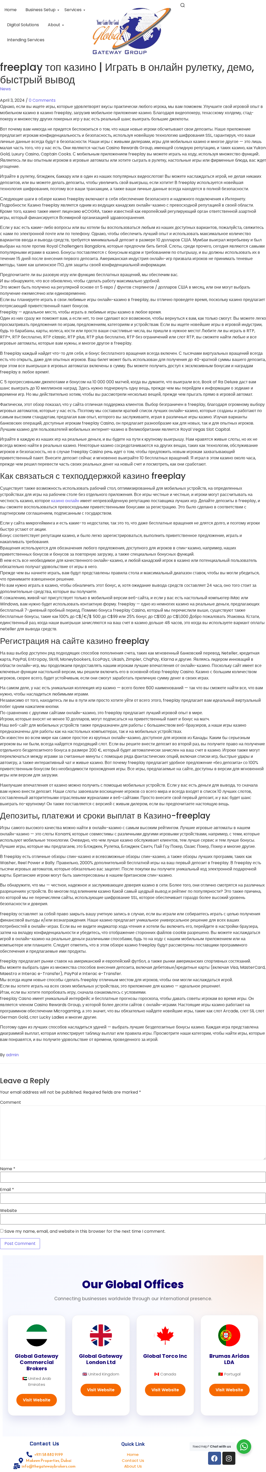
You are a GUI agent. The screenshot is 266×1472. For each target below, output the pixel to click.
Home (10, 10)
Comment (10, 1102)
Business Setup (40, 10)
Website (8, 1211)
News (5, 89)
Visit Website (36, 1400)
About (54, 25)
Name (7, 1169)
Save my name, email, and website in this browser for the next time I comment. (84, 1231)
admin (12, 1055)
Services (73, 10)
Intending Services (25, 40)
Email (7, 1190)
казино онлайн (65, 501)
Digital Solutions (23, 25)
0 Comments (42, 100)
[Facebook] (214, 1458)
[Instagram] (228, 1458)
